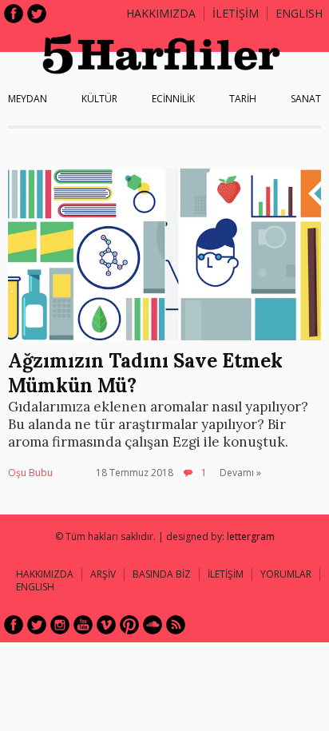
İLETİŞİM (235, 13)
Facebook (13, 13)
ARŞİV (103, 574)
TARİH (242, 98)
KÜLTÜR (99, 98)
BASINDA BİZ (162, 574)
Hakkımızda (161, 13)
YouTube (83, 624)
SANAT (306, 98)
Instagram (59, 624)
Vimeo (106, 624)
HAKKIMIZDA (44, 574)
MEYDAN (27, 98)
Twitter (36, 13)
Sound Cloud (152, 624)
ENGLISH (299, 13)
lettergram (251, 536)
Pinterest (129, 624)
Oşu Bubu (30, 472)
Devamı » (240, 472)
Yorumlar (285, 574)
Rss (175, 624)
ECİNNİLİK (173, 98)
